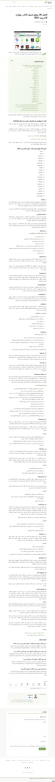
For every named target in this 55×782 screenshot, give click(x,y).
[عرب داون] (48, 2)
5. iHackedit (35, 75)
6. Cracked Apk (34, 77)
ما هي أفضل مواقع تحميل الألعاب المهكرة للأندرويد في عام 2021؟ (27, 104)
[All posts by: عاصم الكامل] (36, 696)
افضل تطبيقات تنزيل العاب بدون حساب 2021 (34, 632)
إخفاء (12, 60)
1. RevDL (35, 68)
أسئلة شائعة (40, 103)
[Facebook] (30, 697)
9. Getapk (35, 82)
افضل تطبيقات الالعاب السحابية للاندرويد (38, 139)
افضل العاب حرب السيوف (33, 135)
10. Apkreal (35, 84)
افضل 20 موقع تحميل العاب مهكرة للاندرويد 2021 (33, 66)
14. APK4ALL (35, 91)
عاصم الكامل (43, 21)
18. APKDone (35, 98)
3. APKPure (35, 71)
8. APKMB (35, 80)
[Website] (32, 697)
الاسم (44, 736)
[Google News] (25, 768)
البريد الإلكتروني (43, 741)
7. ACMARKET (35, 78)
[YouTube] (27, 768)
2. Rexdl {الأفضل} (34, 69)
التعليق (44, 721)
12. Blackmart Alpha (33, 87)
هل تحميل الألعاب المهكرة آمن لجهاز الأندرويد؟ (30, 108)
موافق (53, 781)
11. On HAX (35, 85)
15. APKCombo (34, 92)
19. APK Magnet (34, 99)
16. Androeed (35, 94)
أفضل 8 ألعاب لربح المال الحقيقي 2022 (35, 635)
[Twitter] (30, 768)
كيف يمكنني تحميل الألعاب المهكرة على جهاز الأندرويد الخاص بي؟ (26, 106)
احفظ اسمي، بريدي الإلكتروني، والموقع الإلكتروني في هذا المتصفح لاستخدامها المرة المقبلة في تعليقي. (27, 746)
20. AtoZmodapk (34, 101)
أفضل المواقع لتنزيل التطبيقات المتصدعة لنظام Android (32, 65)
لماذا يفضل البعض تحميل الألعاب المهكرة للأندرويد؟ (29, 110)
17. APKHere (35, 96)
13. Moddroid (35, 89)
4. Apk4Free (35, 73)
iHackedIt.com (43, 275)
